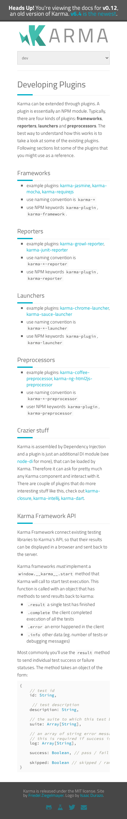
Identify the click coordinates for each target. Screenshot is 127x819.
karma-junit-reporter (47, 249)
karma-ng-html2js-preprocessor (59, 381)
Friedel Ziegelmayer (45, 795)
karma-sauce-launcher (49, 314)
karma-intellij (46, 498)
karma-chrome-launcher (84, 307)
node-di (25, 461)
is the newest (93, 13)
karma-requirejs (58, 191)
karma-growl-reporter (82, 243)
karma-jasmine (75, 185)
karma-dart (72, 498)
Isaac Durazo (91, 795)
